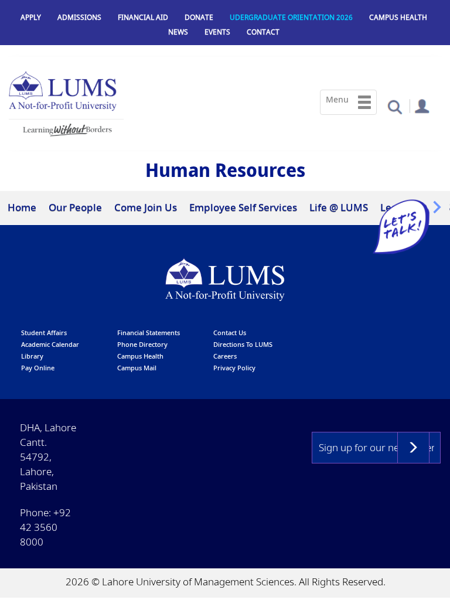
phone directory (142, 344)
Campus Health (398, 17)
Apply (31, 17)
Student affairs (44, 332)
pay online (37, 367)
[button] (394, 106)
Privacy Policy (234, 367)
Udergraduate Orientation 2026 (291, 17)
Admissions (79, 17)
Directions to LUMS (242, 344)
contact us (229, 332)
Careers (225, 356)
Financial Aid (143, 17)
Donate (199, 17)
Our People (75, 207)
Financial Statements (148, 332)
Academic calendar (50, 344)
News (178, 32)
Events (217, 32)
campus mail (136, 367)
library (32, 356)
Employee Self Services (243, 207)
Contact (263, 32)
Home (22, 207)
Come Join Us (145, 207)
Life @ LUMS (338, 207)
